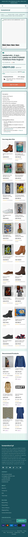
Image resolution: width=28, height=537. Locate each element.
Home (2, 14)
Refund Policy (5, 502)
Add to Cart (14, 84)
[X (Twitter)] (17, 467)
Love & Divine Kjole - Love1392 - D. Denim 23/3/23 (19, 420)
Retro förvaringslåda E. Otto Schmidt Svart (19, 176)
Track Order (4, 495)
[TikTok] (13, 467)
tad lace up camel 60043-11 (6, 277)
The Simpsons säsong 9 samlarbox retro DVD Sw (19, 196)
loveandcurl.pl (5, 10)
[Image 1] (4, 46)
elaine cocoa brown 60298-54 (18, 277)
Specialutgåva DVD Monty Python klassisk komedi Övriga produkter (7, 236)
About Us (4, 488)
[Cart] (25, 6)
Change (22, 76)
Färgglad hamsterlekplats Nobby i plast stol (20, 320)
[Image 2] (9, 46)
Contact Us (4, 490)
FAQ (3, 493)
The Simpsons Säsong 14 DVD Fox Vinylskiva (7, 257)
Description (5, 94)
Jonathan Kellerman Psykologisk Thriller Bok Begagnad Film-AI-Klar (19, 216)
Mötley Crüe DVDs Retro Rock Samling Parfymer (19, 299)
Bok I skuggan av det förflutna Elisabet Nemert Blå (20, 154)
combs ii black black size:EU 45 (6, 320)
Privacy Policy (5, 505)
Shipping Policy (5, 510)
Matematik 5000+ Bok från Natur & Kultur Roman (7, 176)
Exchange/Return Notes (8, 120)
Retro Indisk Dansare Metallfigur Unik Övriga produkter (7, 196)
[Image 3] (13, 46)
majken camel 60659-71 (19, 256)
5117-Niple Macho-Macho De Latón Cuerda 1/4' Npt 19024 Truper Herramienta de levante (8, 395)
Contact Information (6, 512)
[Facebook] (3, 467)
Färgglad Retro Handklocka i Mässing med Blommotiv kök (19, 236)
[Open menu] (2, 6)
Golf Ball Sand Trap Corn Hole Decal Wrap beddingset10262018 (7, 420)
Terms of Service (5, 507)
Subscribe (21, 520)
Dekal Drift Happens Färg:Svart (19, 395)
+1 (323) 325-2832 (6, 478)
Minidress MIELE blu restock (6, 369)
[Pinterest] (20, 467)
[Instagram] (6, 467)
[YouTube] (10, 467)
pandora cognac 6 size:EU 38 (8, 154)
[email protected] (9, 128)
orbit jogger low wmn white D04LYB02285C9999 (7, 216)
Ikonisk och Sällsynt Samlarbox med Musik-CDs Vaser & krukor (7, 299)
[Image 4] (17, 46)
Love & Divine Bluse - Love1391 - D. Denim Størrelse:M (19, 369)
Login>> (6, 377)
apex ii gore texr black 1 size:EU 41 (7, 341)
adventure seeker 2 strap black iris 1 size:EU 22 (19, 341)
